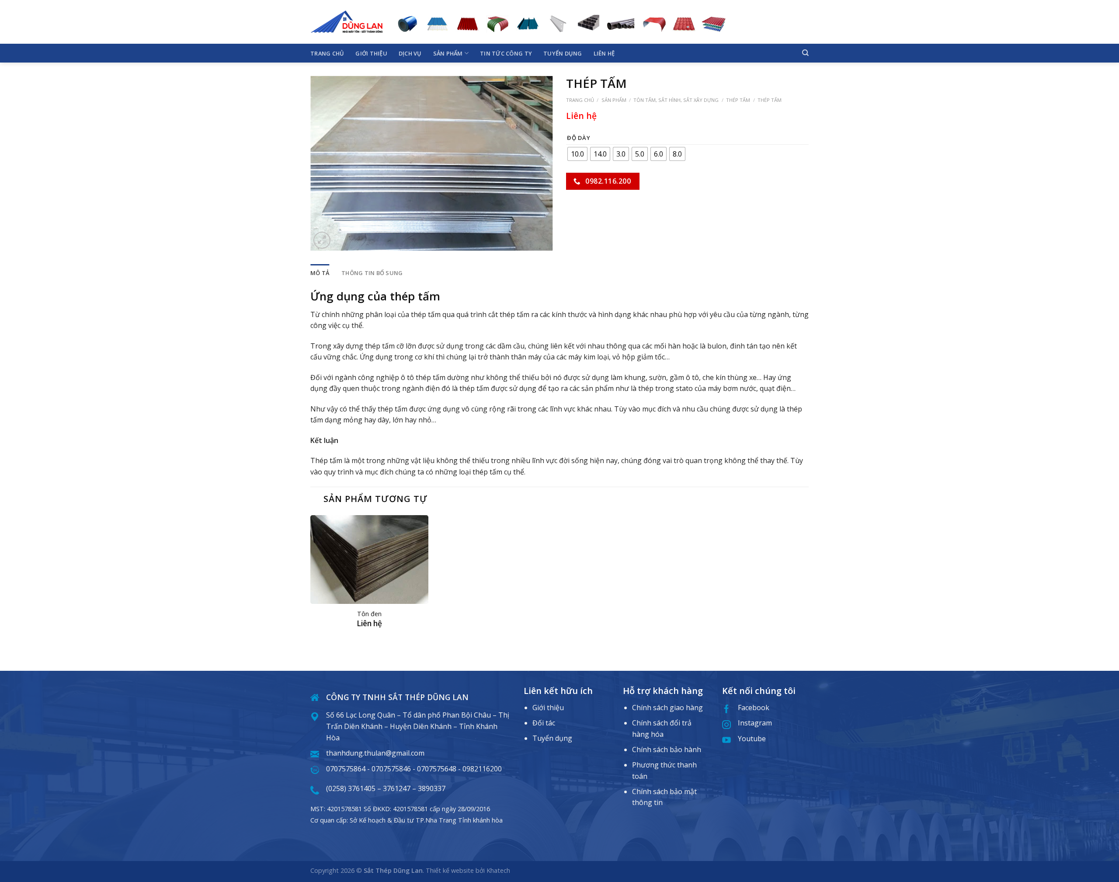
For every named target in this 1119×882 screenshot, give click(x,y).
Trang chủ (327, 53)
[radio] (577, 153)
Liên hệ (604, 53)
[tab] (319, 273)
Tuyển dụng (562, 53)
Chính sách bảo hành (666, 749)
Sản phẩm (448, 53)
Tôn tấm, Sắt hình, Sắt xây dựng (676, 100)
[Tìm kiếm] (805, 53)
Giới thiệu (371, 53)
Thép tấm (738, 100)
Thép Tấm (770, 100)
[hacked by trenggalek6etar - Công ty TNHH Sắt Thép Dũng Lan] (346, 21)
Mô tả (319, 273)
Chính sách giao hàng (667, 707)
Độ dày (578, 138)
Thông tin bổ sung (372, 273)
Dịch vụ (410, 53)
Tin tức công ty (506, 53)
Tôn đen (369, 614)
